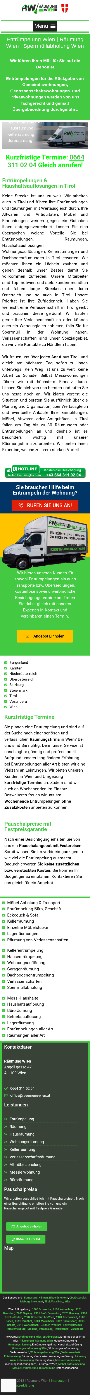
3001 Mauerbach (44, 1321)
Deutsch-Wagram (51, 1325)
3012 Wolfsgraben (28, 1325)
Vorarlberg (57, 1301)
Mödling (32, 1328)
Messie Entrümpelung (25, 1368)
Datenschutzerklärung (18, 1385)
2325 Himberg (70, 1313)
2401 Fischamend (66, 1317)
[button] (45, 26)
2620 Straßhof (23, 1321)
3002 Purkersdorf (66, 1321)
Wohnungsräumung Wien (45, 1352)
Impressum (59, 1381)
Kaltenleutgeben (72, 1325)
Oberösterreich (78, 1297)
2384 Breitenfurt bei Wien (39, 1317)
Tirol (47, 1301)
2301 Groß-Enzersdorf (47, 1313)
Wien (68, 1301)
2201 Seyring (24, 1313)
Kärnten (43, 1297)
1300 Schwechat (42, 1309)
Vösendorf (77, 1328)
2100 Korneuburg (63, 1309)
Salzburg (24, 1301)
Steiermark (37, 1301)
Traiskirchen (61, 1328)
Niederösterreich (58, 1297)
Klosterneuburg (16, 1328)
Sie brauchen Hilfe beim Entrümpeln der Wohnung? (45, 490)
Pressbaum (45, 1328)
